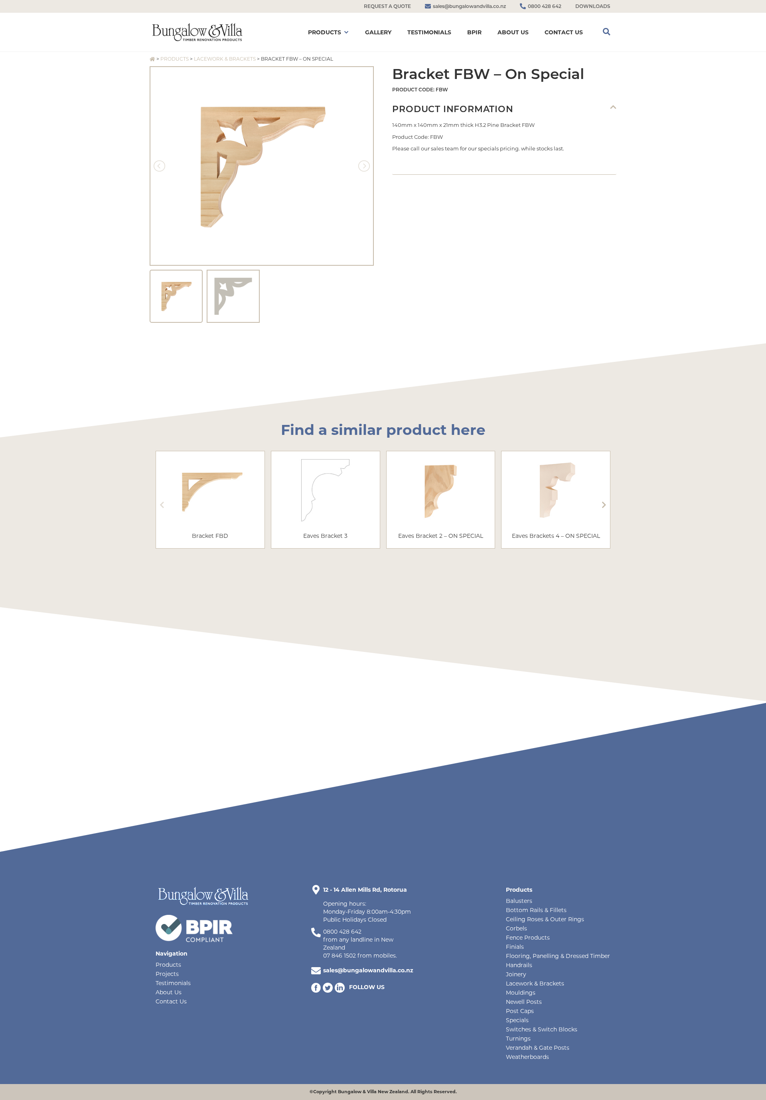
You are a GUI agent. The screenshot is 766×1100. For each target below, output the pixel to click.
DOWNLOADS (592, 6)
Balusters (519, 900)
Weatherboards (527, 1057)
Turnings (518, 1038)
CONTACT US (564, 32)
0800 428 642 (342, 931)
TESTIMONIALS (429, 32)
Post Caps (520, 1011)
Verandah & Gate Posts (537, 1047)
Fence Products (528, 937)
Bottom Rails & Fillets (536, 910)
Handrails (519, 965)
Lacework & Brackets (225, 59)
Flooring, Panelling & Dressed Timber (558, 956)
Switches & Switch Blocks (541, 1029)
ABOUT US (513, 32)
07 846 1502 (339, 955)
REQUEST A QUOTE (387, 6)
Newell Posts (524, 1001)
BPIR (474, 32)
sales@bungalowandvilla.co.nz (368, 970)
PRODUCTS (324, 32)
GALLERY (378, 32)
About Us (169, 992)
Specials (517, 1020)
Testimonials (173, 983)
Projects (167, 974)
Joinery (516, 974)
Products (174, 59)
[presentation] (162, 505)
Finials (515, 946)
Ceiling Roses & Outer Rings (545, 919)
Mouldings (520, 992)
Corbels (516, 928)
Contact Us (171, 1001)
